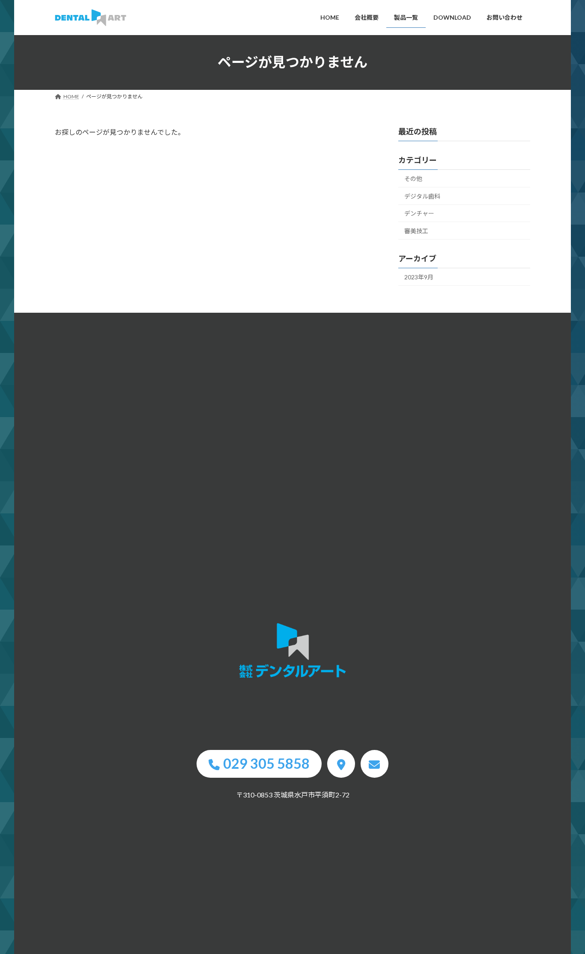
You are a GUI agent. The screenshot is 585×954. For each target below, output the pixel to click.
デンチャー (419, 213)
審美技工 (416, 230)
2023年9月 (418, 276)
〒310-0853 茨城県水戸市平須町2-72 (292, 795)
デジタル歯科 (422, 195)
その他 (413, 178)
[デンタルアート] (90, 18)
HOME (292, 651)
